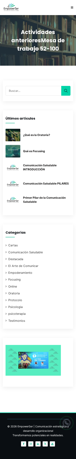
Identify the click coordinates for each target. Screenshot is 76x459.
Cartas (13, 245)
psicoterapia (17, 314)
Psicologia (15, 307)
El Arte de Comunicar (23, 266)
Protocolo (15, 300)
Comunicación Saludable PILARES (46, 183)
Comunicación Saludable (25, 252)
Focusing (14, 279)
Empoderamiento (20, 272)
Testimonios (16, 320)
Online (12, 286)
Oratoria (14, 293)
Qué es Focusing (34, 151)
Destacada (15, 259)
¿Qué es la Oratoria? (36, 135)
